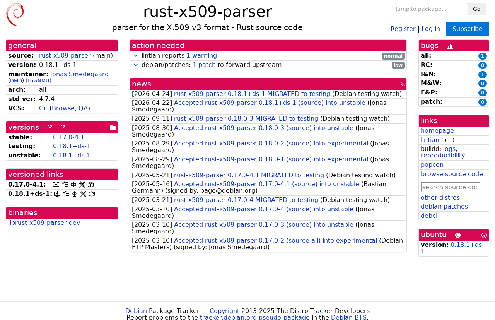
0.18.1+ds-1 (71, 146)
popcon (432, 164)
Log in (431, 28)
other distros (440, 197)
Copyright (224, 311)
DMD (16, 81)
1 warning (201, 55)
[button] (136, 55)
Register (403, 28)
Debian (136, 311)
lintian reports (271, 56)
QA (83, 108)
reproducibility (443, 155)
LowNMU (38, 81)
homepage (437, 130)
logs (449, 148)
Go (477, 9)
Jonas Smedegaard (79, 74)
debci (429, 215)
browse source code (452, 174)
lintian (430, 140)
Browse (63, 108)
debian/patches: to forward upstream (271, 65)
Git (43, 108)
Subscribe (467, 29)
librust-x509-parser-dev (44, 222)
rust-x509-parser (65, 55)
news (141, 83)
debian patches (444, 206)
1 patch (204, 64)
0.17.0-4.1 (68, 137)
